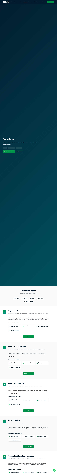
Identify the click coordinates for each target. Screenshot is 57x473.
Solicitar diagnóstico (28, 410)
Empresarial (25, 298)
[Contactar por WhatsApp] (54, 470)
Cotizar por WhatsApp (9, 151)
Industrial (32, 298)
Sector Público (40, 298)
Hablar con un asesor (29, 373)
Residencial (17, 298)
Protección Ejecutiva (29, 301)
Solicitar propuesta (29, 336)
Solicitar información (28, 446)
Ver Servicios (19, 151)
